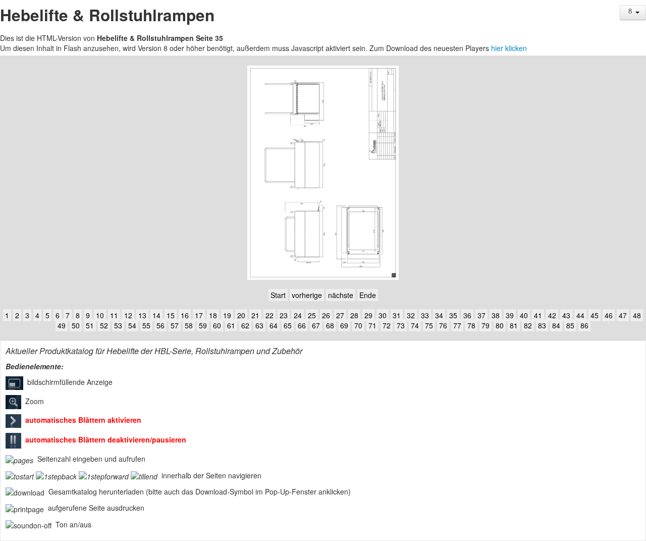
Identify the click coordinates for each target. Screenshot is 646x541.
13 (142, 315)
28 (354, 315)
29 (368, 315)
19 (227, 315)
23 (284, 315)
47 (623, 315)
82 (528, 325)
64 (274, 325)
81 (514, 325)
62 (245, 325)
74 (415, 325)
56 (160, 325)
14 (156, 315)
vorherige (307, 295)
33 (425, 315)
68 (330, 325)
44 (580, 315)
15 (171, 315)
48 (637, 315)
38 (496, 315)
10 (100, 315)
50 (76, 325)
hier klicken (509, 48)
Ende (367, 295)
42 (552, 315)
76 (443, 325)
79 (485, 325)
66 (302, 325)
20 (241, 315)
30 (383, 315)
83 (542, 325)
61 (231, 325)
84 (556, 325)
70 (358, 325)
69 (344, 325)
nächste (340, 295)
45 (594, 315)
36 (467, 315)
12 (128, 315)
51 (90, 325)
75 (429, 325)
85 (570, 325)
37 (481, 315)
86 (584, 325)
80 (500, 325)
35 (453, 315)
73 (401, 325)
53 (118, 325)
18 (213, 315)
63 (259, 325)
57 (175, 325)
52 (104, 325)
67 (316, 325)
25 (312, 315)
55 (146, 325)
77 (457, 325)
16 (185, 315)
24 (298, 315)
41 (538, 315)
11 (114, 315)
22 (269, 315)
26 (326, 315)
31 (397, 315)
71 (372, 325)
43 (566, 315)
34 (439, 315)
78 (471, 325)
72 (387, 325)
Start (278, 295)
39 (510, 315)
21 (255, 315)
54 (132, 325)
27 (340, 315)
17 (199, 315)
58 (189, 325)
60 (217, 325)
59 (203, 325)
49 (62, 325)
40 (524, 315)
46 (609, 315)
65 (288, 325)
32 (411, 315)
